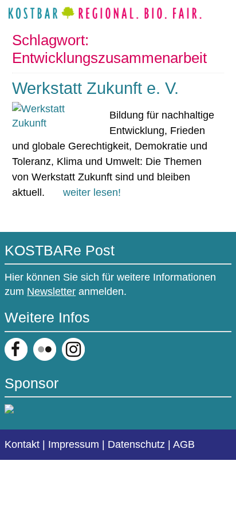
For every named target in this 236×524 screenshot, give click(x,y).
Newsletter (51, 291)
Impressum (73, 444)
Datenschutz (136, 444)
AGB (184, 444)
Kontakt (22, 444)
